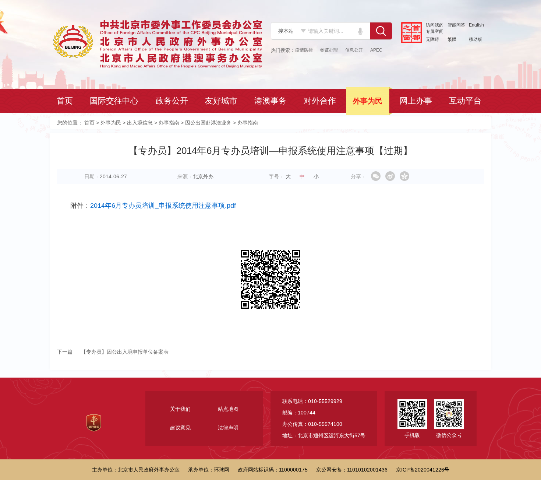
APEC (376, 50)
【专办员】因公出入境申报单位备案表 (113, 352)
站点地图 (228, 409)
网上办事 (416, 100)
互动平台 (465, 100)
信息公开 (354, 50)
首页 (65, 100)
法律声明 (228, 428)
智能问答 (456, 25)
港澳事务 (271, 100)
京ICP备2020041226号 (422, 470)
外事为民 (368, 101)
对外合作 (320, 100)
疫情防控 (304, 50)
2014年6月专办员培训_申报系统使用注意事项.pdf (163, 205)
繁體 (452, 39)
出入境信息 (140, 123)
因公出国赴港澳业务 (208, 123)
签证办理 (329, 50)
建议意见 (180, 428)
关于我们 (180, 409)
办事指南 (169, 123)
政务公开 (172, 100)
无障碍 (432, 39)
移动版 (475, 39)
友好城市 (221, 100)
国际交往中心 (114, 100)
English (476, 25)
